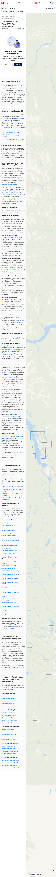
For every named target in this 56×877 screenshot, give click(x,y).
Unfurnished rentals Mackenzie (8, 732)
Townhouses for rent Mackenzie (9, 701)
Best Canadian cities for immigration (13, 486)
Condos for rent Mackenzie (8, 698)
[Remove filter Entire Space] (16, 11)
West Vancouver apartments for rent (10, 540)
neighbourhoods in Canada (9, 184)
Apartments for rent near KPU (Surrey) (10, 606)
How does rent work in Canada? (12, 132)
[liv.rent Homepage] (3, 3)
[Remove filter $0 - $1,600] (24, 11)
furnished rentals (19, 200)
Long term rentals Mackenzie (8, 746)
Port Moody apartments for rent (9, 545)
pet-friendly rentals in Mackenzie (10, 349)
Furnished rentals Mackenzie (8, 729)
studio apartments (19, 194)
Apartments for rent (15, 223)
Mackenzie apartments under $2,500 (10, 767)
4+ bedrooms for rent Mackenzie (9, 722)
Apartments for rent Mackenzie (8, 696)
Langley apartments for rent (8, 543)
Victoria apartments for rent (8, 553)
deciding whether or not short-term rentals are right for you (11, 409)
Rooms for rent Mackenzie (7, 706)
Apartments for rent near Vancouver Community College (10, 575)
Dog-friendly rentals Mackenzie (9, 737)
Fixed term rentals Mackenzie (8, 753)
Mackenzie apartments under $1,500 (10, 762)
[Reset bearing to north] (53, 874)
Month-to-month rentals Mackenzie (9, 751)
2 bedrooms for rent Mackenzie (9, 717)
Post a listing (43, 3)
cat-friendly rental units (15, 353)
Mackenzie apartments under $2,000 (10, 765)
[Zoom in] (53, 870)
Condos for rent (5, 299)
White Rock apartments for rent (9, 550)
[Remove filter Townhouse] (7, 11)
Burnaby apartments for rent (8, 525)
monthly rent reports (14, 159)
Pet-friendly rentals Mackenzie (8, 734)
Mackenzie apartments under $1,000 (10, 760)
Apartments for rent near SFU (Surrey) (10, 592)
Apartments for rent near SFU (8, 565)
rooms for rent (11, 422)
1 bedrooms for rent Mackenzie (8, 715)
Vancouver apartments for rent (8, 523)
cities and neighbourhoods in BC (13, 103)
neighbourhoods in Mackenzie (15, 516)
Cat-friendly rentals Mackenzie (8, 739)
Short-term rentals (6, 399)
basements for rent (19, 280)
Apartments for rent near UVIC (8, 590)
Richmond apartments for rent (8, 530)
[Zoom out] (53, 872)
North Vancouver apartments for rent (10, 533)
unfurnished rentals (9, 201)
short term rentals (13, 203)
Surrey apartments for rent (7, 528)
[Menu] (52, 3)
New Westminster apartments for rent (10, 538)
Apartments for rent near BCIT (8, 568)
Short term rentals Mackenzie (8, 748)
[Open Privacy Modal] (7, 3)
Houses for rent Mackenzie (7, 703)
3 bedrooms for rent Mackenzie (9, 720)
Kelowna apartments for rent (8, 548)
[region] (41, 445)
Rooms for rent (20, 320)
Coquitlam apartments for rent (8, 535)
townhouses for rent (14, 267)
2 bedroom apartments (15, 192)
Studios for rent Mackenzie (7, 712)
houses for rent (16, 237)
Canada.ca (12, 628)
